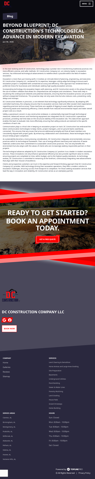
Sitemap (6, 376)
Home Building (54, 408)
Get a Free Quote (47, 239)
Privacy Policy (84, 473)
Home (5, 362)
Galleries (6, 367)
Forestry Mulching (56, 391)
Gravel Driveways (55, 404)
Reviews (6, 372)
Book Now (9, 328)
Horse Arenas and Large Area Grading (64, 366)
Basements (53, 375)
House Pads (53, 400)
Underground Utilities (57, 379)
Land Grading (54, 395)
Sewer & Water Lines (57, 387)
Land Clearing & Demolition (59, 362)
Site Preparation (55, 371)
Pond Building (54, 383)
